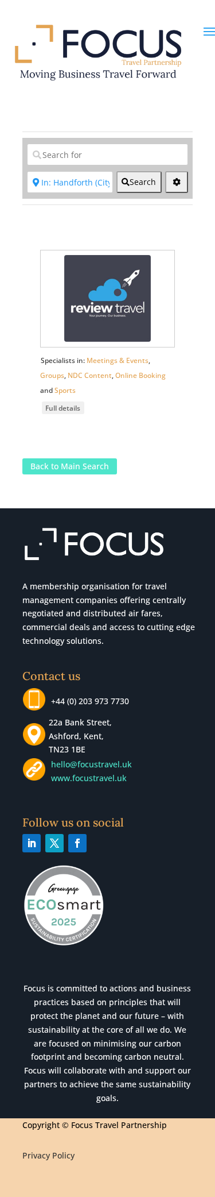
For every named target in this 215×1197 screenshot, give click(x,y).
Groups (52, 375)
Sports (65, 390)
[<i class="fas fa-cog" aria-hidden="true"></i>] (176, 182)
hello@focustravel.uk (93, 764)
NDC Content (90, 375)
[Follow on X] (54, 843)
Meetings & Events (117, 360)
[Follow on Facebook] (77, 843)
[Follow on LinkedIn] (31, 843)
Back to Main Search (69, 466)
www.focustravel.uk (86, 778)
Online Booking (140, 375)
